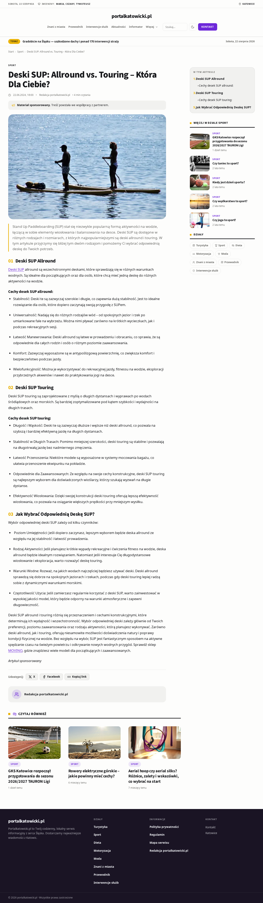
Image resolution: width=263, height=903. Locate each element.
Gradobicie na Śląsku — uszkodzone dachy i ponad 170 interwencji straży (71, 41)
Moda (224, 254)
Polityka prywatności (164, 827)
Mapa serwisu (159, 843)
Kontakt (207, 26)
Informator (136, 27)
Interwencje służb (97, 27)
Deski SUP (16, 269)
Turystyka (202, 245)
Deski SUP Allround (210, 79)
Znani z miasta (56, 27)
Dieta (238, 245)
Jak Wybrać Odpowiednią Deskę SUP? (223, 107)
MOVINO (15, 650)
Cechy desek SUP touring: (215, 100)
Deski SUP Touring (209, 93)
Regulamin (157, 835)
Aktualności (118, 27)
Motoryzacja (203, 254)
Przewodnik (75, 27)
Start (11, 51)
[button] (55, 730)
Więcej (150, 27)
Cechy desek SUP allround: (216, 85)
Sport (20, 51)
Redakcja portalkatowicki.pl (54, 95)
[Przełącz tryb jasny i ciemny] (192, 27)
